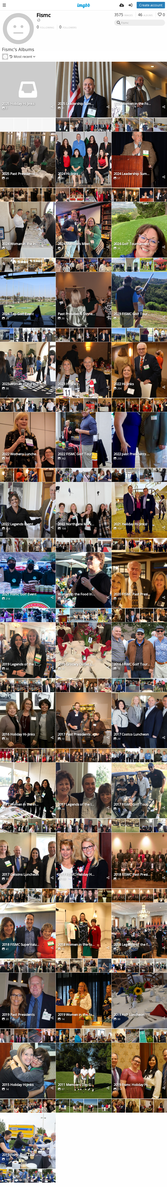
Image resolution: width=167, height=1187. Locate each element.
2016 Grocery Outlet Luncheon (76, 664)
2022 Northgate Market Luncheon (76, 524)
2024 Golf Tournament (131, 244)
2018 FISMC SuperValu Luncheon (20, 945)
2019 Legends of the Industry (20, 664)
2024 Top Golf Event (18, 314)
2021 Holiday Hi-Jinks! (130, 524)
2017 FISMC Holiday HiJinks (76, 875)
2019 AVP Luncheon (129, 1015)
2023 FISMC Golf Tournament (132, 314)
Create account (150, 5)
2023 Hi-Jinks (68, 384)
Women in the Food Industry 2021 (76, 594)
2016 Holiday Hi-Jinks (18, 735)
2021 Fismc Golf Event (19, 594)
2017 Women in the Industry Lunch (20, 805)
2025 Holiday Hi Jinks (18, 104)
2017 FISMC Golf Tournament (132, 805)
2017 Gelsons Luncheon (20, 875)
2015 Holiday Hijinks (18, 1085)
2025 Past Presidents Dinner (20, 174)
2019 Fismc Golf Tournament (20, 1155)
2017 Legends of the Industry (76, 805)
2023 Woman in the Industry (20, 384)
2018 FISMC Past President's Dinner (132, 875)
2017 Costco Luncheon (131, 735)
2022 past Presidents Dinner (132, 454)
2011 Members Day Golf (76, 1085)
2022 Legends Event (17, 524)
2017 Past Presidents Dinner (76, 735)
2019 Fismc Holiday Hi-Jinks (132, 1085)
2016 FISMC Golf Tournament (132, 664)
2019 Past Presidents (18, 1015)
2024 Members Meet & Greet (76, 244)
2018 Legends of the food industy (132, 945)
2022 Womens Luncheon (20, 454)
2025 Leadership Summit (76, 104)
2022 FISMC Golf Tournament (76, 454)
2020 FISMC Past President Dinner (132, 594)
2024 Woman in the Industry (20, 244)
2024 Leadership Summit (132, 174)
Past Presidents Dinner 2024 (76, 314)
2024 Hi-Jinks (68, 174)
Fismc (44, 15)
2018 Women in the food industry (76, 945)
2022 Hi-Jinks (124, 384)
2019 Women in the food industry (76, 1015)
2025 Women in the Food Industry (132, 104)
